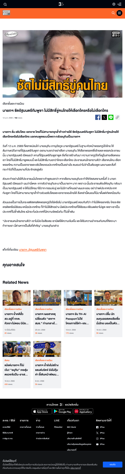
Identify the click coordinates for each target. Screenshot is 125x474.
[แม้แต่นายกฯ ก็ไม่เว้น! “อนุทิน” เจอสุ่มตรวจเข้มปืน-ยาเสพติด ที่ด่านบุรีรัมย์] (17, 349)
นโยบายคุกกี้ (71, 450)
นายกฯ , (23, 250)
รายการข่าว (40, 432)
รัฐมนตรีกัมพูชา (38, 250)
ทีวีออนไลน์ (58, 427)
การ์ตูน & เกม (8, 438)
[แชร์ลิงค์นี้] (117, 117)
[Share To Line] (110, 117)
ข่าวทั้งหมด (40, 427)
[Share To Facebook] (97, 117)
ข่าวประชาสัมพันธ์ (42, 438)
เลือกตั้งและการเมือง (13, 309)
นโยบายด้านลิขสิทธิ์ (74, 438)
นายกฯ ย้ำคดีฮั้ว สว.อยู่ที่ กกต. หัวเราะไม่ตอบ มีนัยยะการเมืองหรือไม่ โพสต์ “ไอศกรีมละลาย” (16, 319)
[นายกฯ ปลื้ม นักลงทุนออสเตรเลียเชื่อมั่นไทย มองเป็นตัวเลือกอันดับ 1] (108, 298)
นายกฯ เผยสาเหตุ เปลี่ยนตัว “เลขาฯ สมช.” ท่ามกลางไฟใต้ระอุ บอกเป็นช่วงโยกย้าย (46, 319)
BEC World (71, 427)
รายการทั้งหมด (25, 427)
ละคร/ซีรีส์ (6, 427)
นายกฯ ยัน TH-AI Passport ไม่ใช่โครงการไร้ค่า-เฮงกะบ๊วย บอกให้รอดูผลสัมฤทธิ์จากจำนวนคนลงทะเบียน (77, 319)
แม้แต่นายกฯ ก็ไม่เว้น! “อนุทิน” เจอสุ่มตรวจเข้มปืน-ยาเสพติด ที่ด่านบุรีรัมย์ (16, 370)
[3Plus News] (9, 13)
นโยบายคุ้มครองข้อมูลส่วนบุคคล (79, 444)
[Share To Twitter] (104, 117)
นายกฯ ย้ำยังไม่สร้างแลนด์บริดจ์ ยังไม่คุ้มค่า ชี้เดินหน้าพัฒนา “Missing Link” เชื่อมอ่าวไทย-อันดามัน (46, 370)
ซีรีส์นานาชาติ (8, 432)
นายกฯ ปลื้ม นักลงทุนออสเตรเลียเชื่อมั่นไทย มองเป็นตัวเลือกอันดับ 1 (108, 319)
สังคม (7, 360)
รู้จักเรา (69, 432)
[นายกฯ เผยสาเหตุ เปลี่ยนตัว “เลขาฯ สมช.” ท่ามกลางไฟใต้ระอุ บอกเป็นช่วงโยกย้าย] (47, 298)
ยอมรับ (113, 464)
